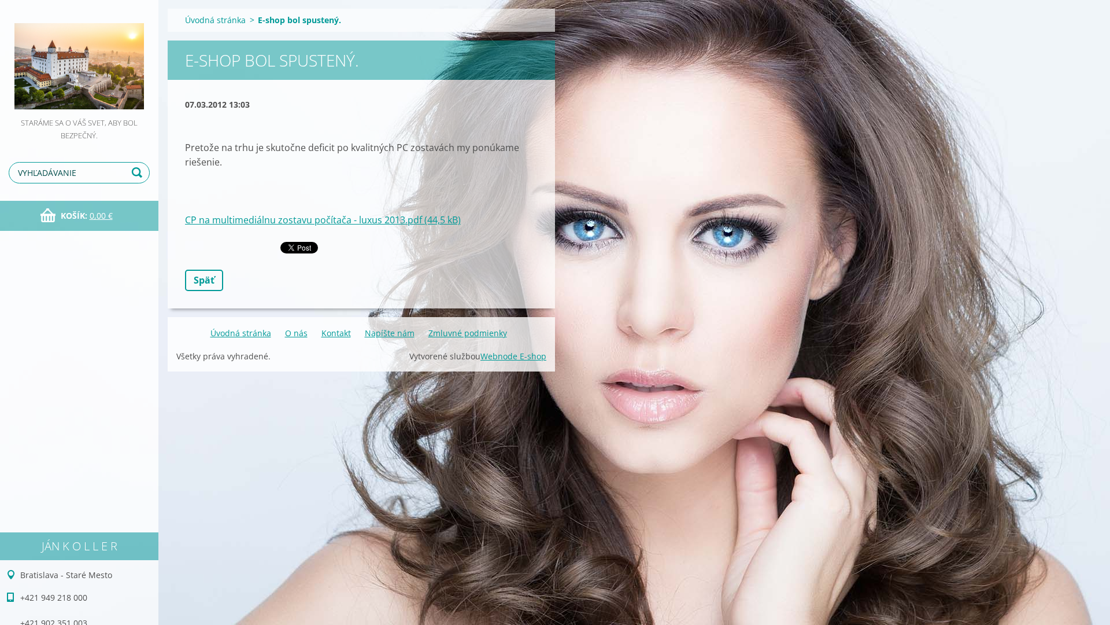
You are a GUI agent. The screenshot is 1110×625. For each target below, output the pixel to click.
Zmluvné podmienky (467, 333)
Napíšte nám (390, 333)
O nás (296, 333)
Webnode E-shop (513, 356)
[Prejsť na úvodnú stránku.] (79, 58)
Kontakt (336, 333)
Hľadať (138, 173)
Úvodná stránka (215, 19)
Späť (204, 280)
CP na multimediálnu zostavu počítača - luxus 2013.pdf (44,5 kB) (323, 220)
